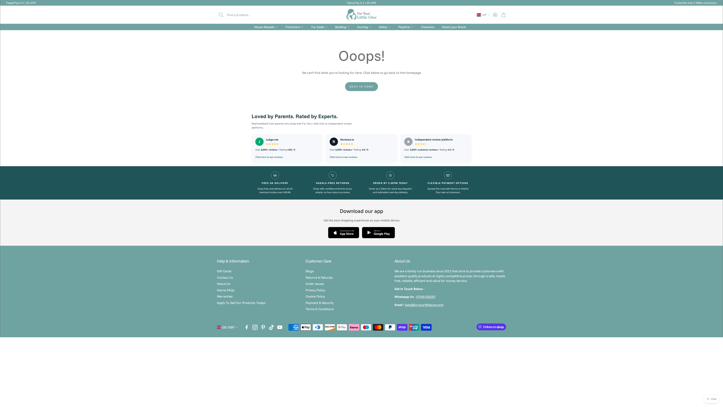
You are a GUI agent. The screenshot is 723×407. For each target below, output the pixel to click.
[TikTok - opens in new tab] (271, 327)
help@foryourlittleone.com (424, 305)
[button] (242, 14)
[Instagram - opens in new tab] (255, 327)
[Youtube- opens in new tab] (279, 327)
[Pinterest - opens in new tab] (263, 327)
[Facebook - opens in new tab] (246, 327)
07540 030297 (425, 297)
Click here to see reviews (269, 156)
